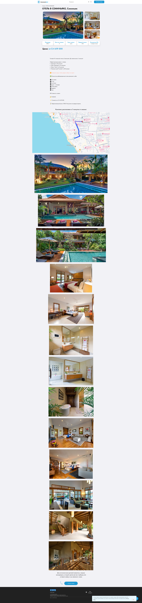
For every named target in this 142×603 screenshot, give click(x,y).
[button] (99, 2)
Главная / (43, 5)
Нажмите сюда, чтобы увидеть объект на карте (63, 72)
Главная (71, 2)
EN (90, 1)
